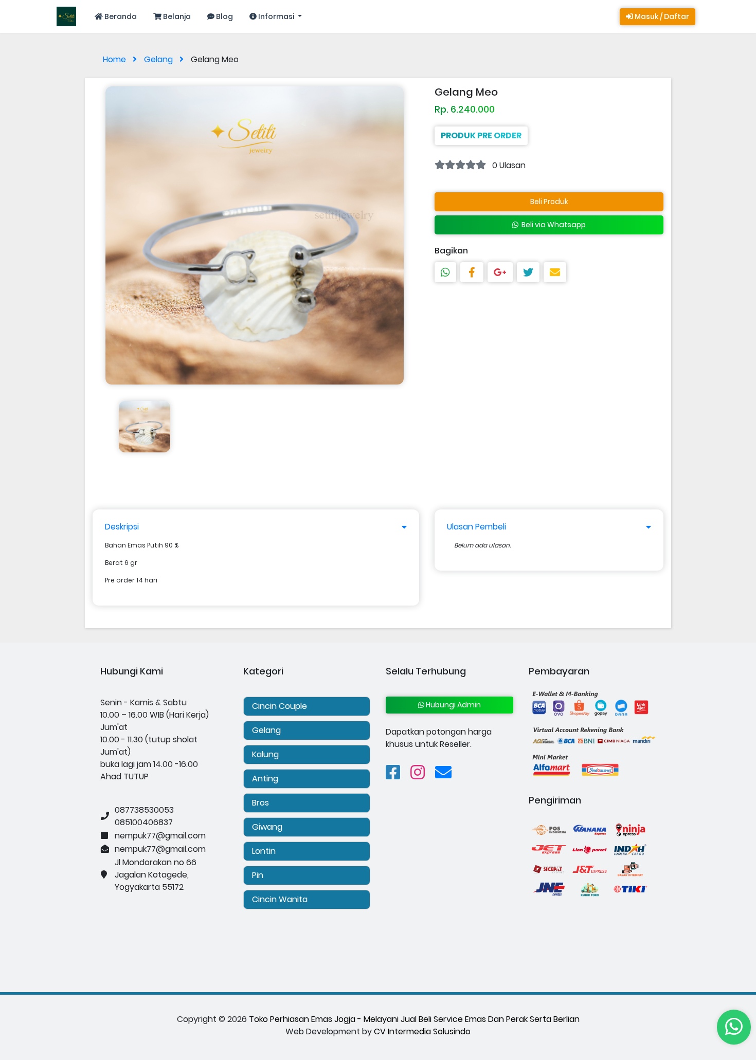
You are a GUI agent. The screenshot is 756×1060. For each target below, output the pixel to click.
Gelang (159, 59)
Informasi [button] (276, 16)
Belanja (176, 16)
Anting (265, 778)
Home (115, 59)
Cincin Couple (279, 706)
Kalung (265, 754)
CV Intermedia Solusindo (422, 1031)
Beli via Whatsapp (552, 225)
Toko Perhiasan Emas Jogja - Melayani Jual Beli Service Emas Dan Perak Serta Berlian (414, 1019)
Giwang (267, 827)
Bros (260, 803)
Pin (257, 875)
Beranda (120, 16)
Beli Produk (549, 201)
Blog (223, 16)
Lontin (264, 851)
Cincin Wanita (280, 899)
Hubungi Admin (452, 705)
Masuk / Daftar (661, 16)
